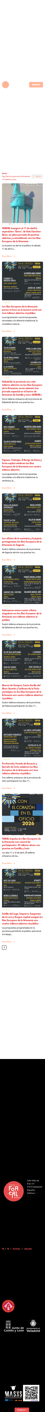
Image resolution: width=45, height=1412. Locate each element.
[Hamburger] (5, 84)
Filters (38, 176)
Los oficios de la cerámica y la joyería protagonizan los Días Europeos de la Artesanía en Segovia (22, 541)
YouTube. (17, 1248)
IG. (8, 1248)
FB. (3, 1248)
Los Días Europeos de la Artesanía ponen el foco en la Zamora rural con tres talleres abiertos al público (22, 309)
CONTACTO (36, 84)
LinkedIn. (28, 1248)
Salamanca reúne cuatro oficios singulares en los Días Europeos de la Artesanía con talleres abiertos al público (22, 615)
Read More (7, 256)
